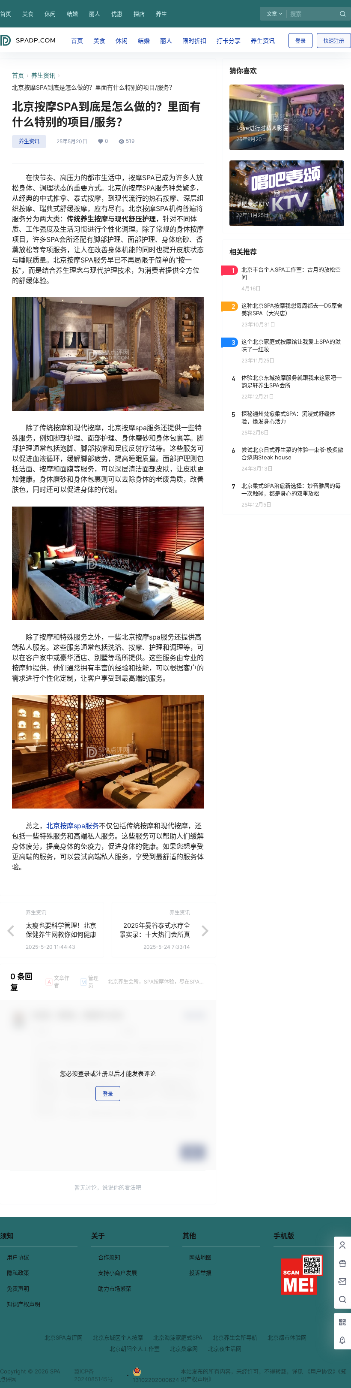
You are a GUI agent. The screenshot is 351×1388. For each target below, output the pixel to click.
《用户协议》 (321, 1371)
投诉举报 (200, 1272)
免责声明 (18, 1288)
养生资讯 (43, 75)
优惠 (116, 13)
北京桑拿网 (184, 1348)
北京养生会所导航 (235, 1337)
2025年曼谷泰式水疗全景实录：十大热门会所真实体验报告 (154, 934)
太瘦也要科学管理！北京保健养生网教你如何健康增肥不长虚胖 (61, 934)
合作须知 (109, 1257)
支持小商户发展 (117, 1272)
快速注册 (334, 41)
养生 (161, 13)
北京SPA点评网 (64, 1337)
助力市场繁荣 (114, 1288)
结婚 (72, 13)
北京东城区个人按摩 (118, 1337)
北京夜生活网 (224, 1348)
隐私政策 (18, 1272)
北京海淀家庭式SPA (177, 1337)
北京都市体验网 (287, 1337)
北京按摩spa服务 (72, 825)
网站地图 (200, 1257)
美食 (27, 13)
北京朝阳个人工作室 (135, 1348)
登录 (300, 41)
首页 (5, 13)
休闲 (50, 13)
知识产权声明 (23, 1303)
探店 (139, 13)
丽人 (94, 13)
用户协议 (18, 1257)
